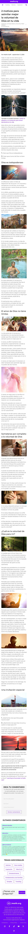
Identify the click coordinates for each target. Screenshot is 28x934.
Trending (7, 4)
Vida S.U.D (19, 869)
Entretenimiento (14, 873)
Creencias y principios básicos (8, 23)
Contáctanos (5, 922)
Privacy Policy (13, 922)
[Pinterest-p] (14, 931)
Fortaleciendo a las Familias (13, 877)
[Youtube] (18, 926)
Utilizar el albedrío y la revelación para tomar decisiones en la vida (13, 120)
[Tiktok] (14, 926)
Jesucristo (18, 23)
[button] (2, 5)
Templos (9, 881)
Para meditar (18, 865)
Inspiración (20, 4)
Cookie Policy (23, 922)
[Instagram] (4, 926)
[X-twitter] (23, 926)
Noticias (13, 4)
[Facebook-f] (9, 926)
